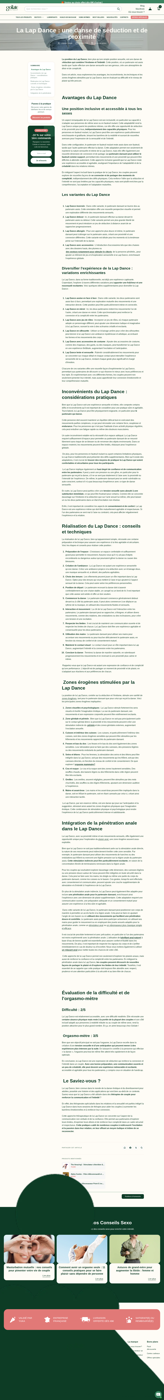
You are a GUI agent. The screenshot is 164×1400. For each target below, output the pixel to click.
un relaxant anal (69, 950)
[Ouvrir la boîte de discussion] (158, 1394)
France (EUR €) (71, 1393)
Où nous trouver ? (136, 12)
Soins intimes (84, 17)
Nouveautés (112, 17)
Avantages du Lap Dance (41, 69)
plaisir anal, (103, 839)
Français (89, 1393)
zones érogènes (69, 698)
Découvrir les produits (41, 117)
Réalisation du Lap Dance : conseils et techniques (40, 82)
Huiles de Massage (68, 17)
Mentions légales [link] (128, 1396)
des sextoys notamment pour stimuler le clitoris (89, 252)
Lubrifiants (52, 17)
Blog (142, 6)
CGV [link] (139, 1396)
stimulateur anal (96, 925)
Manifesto (140, 9)
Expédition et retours (151, 1396)
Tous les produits (24, 17)
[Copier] (141, 1147)
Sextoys (37, 17)
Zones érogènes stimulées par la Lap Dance (40, 88)
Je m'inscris (41, 161)
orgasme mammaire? (85, 764)
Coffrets (124, 17)
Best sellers (98, 17)
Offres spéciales (139, 17)
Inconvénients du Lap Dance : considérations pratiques (39, 75)
